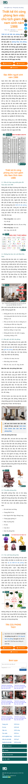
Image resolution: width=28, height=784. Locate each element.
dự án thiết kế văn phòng (16, 562)
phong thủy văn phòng (19, 42)
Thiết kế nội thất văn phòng (10, 34)
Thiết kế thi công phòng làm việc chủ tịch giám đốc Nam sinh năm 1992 (7, 718)
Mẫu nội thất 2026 (9, 754)
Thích (5, 29)
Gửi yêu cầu (15, 67)
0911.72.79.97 (8, 63)
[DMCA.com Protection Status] (6, 777)
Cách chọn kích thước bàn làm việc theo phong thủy (15, 428)
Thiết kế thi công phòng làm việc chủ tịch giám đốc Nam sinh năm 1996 (7, 702)
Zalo (26, 28)
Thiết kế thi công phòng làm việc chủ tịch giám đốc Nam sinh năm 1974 (7, 687)
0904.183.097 (21, 63)
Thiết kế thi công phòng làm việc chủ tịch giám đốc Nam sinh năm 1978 (20, 687)
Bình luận (13, 29)
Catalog (6, 750)
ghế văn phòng (8, 349)
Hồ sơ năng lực (8, 746)
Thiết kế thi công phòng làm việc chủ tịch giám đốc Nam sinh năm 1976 (20, 718)
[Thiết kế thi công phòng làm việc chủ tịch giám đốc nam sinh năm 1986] (14, 149)
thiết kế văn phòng (21, 205)
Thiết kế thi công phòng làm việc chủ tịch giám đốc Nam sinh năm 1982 (20, 702)
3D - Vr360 (7, 759)
